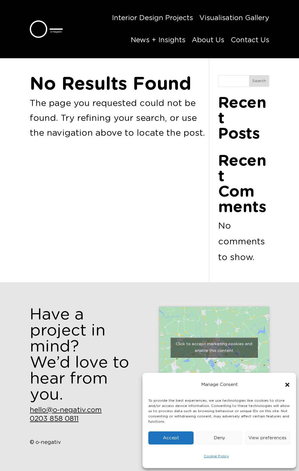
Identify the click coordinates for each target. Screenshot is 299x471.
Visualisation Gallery (234, 18)
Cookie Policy (216, 456)
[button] (287, 385)
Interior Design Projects (152, 18)
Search (259, 81)
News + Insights (158, 40)
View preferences (267, 438)
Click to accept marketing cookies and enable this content (214, 347)
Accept (171, 438)
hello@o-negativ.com (66, 410)
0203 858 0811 (54, 418)
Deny (219, 438)
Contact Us (250, 40)
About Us (208, 40)
